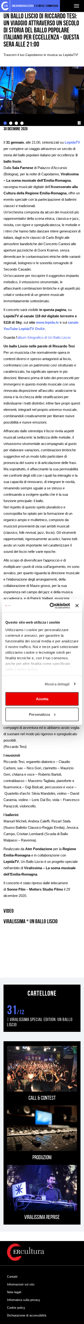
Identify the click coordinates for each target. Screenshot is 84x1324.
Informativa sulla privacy (23, 1300)
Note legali (14, 1292)
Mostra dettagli (57, 684)
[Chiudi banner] (77, 605)
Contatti (12, 1276)
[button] (79, 123)
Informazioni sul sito (20, 1284)
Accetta (42, 699)
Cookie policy (16, 1307)
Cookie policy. (26, 669)
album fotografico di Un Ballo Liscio (43, 337)
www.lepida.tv (47, 322)
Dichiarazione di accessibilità (26, 1315)
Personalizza (39, 714)
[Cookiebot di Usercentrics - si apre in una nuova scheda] (52, 606)
